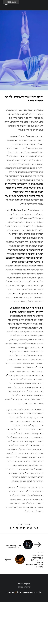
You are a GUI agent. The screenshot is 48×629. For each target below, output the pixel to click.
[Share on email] (10, 527)
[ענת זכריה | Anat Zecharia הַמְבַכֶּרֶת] (30, 5)
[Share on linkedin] (24, 527)
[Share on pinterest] (27, 527)
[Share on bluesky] (17, 527)
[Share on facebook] (37, 527)
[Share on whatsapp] (20, 527)
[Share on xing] (13, 527)
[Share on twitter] (34, 527)
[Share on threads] (31, 527)
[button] (6, 5)
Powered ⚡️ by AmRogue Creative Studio (24, 592)
